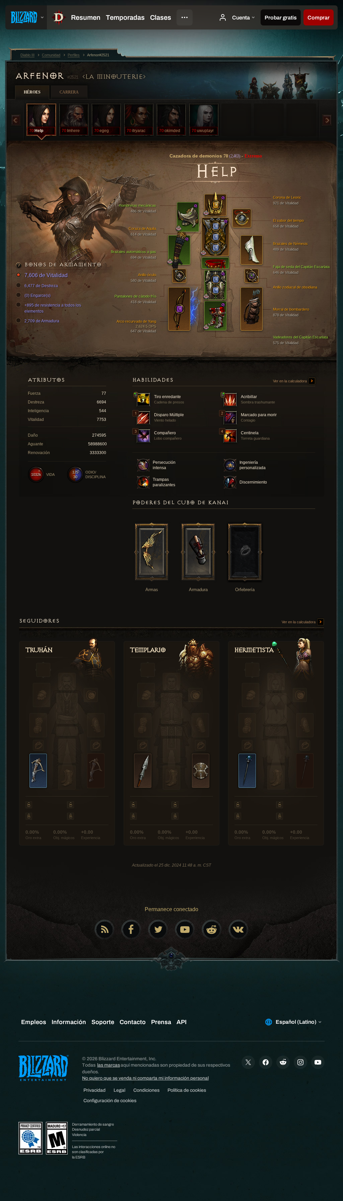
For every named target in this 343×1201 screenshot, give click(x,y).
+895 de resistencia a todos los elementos (52, 308)
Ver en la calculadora (290, 381)
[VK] (238, 930)
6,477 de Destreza (41, 285)
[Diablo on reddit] (212, 930)
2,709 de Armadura (41, 321)
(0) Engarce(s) (37, 295)
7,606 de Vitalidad (46, 275)
